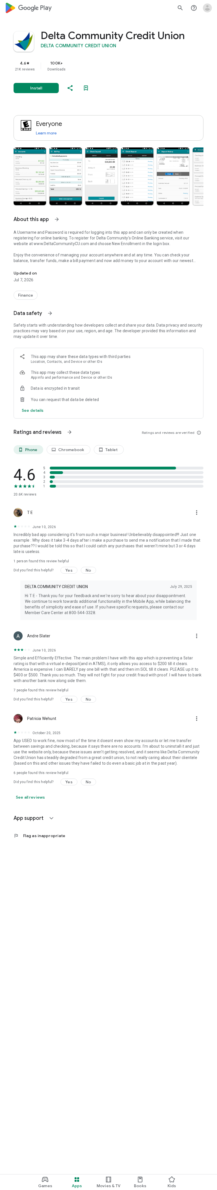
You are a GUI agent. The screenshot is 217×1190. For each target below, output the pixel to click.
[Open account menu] (207, 8)
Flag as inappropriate (39, 835)
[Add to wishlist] (86, 88)
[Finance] (26, 295)
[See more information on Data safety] (50, 313)
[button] (30, 176)
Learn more (46, 133)
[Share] (70, 88)
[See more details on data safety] (32, 410)
